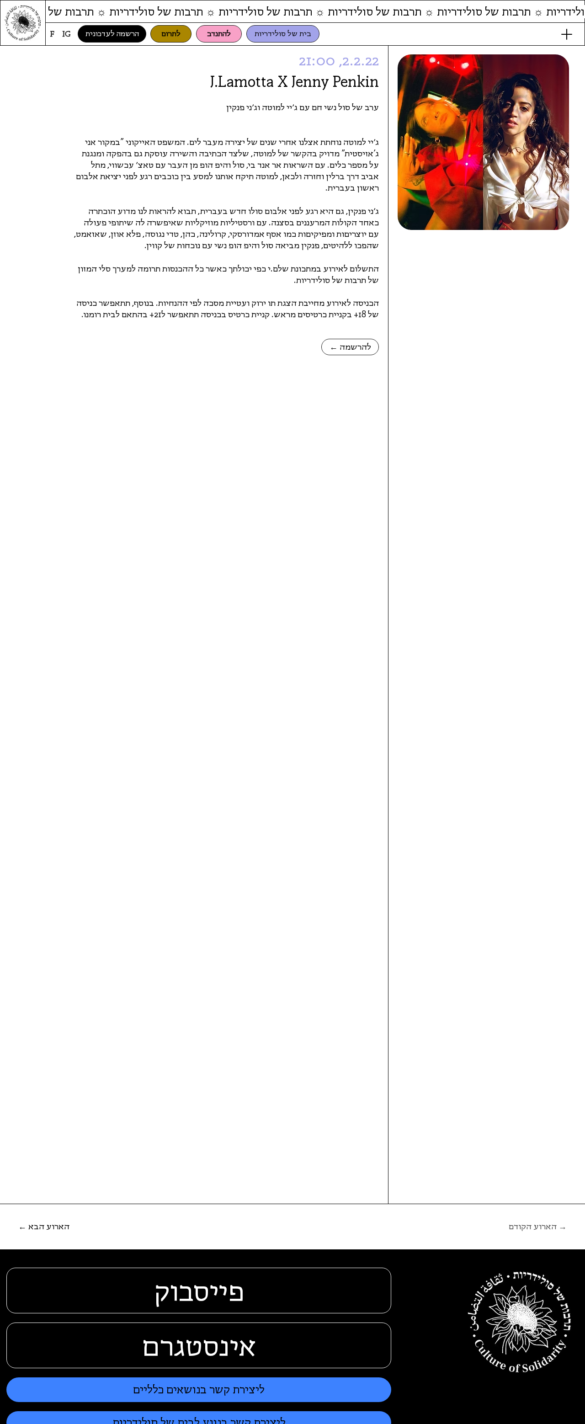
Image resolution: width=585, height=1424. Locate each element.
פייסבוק (199, 1290)
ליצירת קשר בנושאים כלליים (199, 1389)
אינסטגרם (199, 1345)
